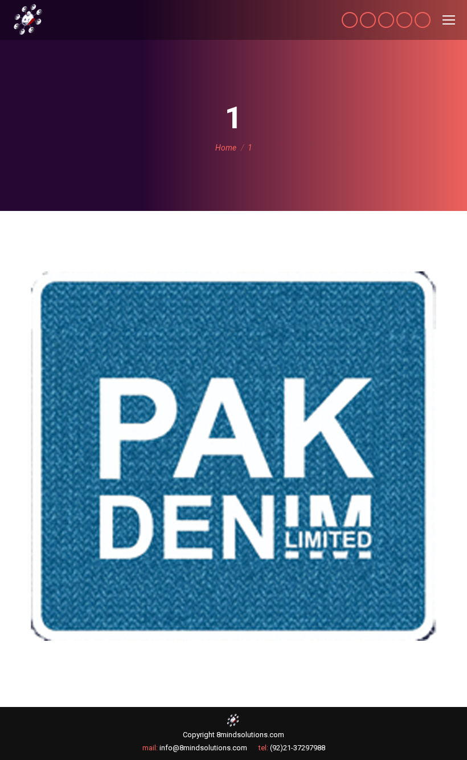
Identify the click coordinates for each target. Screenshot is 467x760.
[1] (233, 456)
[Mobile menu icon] (449, 20)
